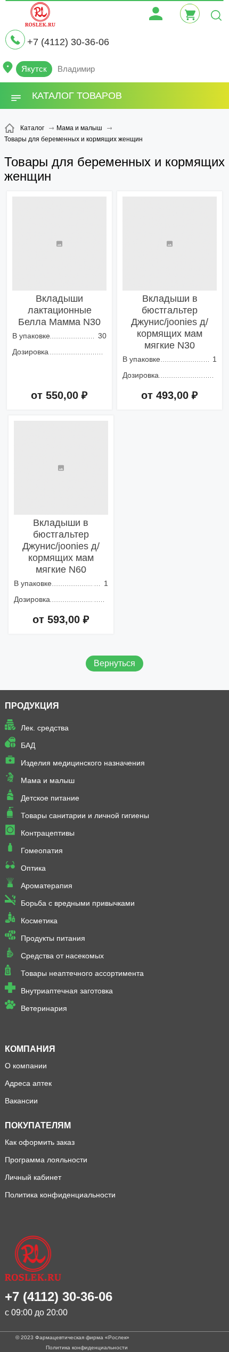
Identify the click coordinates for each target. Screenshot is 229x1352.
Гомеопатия (42, 850)
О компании (26, 1065)
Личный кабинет (33, 1177)
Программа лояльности (46, 1159)
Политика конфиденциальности (60, 1195)
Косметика (39, 920)
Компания (30, 1048)
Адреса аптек (28, 1083)
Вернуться (114, 663)
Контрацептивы (48, 833)
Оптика (33, 868)
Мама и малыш (48, 780)
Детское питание (50, 798)
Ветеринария (44, 1008)
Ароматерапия (46, 885)
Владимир (76, 68)
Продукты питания (53, 938)
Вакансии (21, 1100)
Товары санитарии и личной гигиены (85, 815)
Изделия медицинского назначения (83, 763)
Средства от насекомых (62, 955)
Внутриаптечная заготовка (67, 991)
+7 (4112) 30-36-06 (68, 42)
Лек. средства (45, 728)
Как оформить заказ (40, 1142)
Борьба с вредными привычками (78, 903)
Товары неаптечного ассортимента (82, 973)
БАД (28, 745)
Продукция (32, 705)
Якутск (34, 68)
